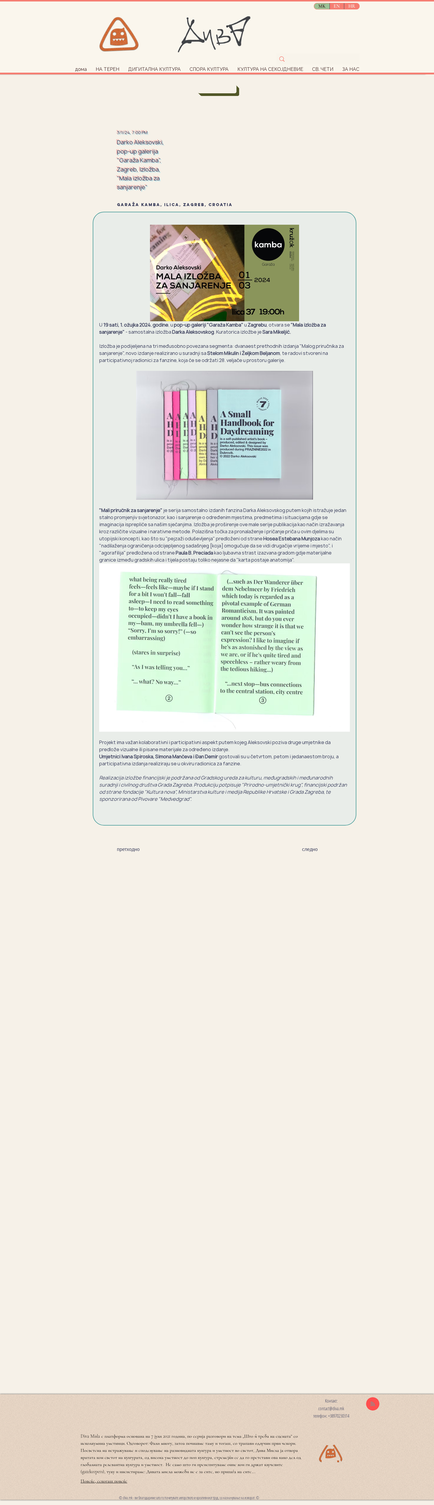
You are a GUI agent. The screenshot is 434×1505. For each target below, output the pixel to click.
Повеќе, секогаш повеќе (104, 1481)
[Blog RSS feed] (372, 1404)
